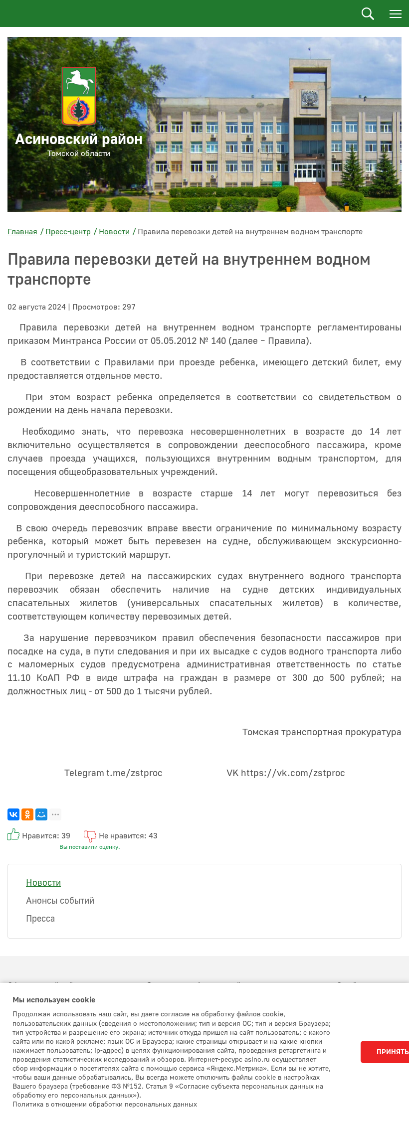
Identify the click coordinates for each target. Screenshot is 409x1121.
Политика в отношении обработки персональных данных (104, 1104)
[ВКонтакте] (13, 814)
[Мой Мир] (41, 814)
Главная (22, 232)
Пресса (40, 919)
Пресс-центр (68, 232)
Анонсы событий (60, 901)
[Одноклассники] (27, 814)
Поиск (368, 13)
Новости (114, 232)
